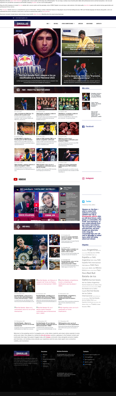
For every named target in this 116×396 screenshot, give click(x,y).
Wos (88, 306)
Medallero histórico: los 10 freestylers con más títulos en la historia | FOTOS (96, 95)
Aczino (84, 250)
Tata (90, 304)
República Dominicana (88, 302)
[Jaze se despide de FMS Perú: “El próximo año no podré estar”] (82, 71)
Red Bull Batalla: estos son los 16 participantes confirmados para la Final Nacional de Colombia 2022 (66, 374)
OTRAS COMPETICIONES (67, 23)
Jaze (90, 268)
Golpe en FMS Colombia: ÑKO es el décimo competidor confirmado (46, 139)
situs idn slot (87, 5)
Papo (99, 270)
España (85, 257)
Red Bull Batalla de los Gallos (89, 276)
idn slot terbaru (46, 335)
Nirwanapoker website (89, 216)
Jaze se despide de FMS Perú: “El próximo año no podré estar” (23, 114)
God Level (85, 268)
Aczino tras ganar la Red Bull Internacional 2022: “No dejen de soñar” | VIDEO (69, 238)
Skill (100, 302)
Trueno (94, 304)
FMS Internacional (94, 262)
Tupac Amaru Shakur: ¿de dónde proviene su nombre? (96, 104)
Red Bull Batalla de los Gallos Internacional (90, 293)
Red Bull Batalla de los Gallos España (91, 289)
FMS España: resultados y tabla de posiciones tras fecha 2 (46, 114)
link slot (20, 5)
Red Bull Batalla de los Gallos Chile (91, 285)
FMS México (86, 265)
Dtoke (92, 254)
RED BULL (56, 23)
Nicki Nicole (94, 270)
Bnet (94, 252)
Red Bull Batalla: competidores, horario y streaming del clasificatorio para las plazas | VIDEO (67, 297)
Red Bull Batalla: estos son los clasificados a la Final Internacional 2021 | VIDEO (69, 263)
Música (84, 270)
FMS (48, 23)
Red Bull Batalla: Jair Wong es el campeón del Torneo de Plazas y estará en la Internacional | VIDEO (45, 297)
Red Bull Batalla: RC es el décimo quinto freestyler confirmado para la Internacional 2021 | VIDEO (46, 324)
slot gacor (4, 9)
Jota (93, 268)
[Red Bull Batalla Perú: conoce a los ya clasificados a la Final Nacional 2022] (37, 56)
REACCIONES (89, 23)
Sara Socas (96, 302)
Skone (84, 304)
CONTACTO (98, 23)
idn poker (34, 2)
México (98, 268)
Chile (98, 253)
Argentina (92, 249)
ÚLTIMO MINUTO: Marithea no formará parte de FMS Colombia (23, 139)
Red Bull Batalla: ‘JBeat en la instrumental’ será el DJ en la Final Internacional (24, 324)
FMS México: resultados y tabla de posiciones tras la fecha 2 (68, 114)
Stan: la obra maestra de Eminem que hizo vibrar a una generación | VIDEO (96, 114)
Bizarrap (90, 253)
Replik (95, 300)
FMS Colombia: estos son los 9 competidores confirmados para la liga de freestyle (46, 166)
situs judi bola (46, 11)
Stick (87, 304)
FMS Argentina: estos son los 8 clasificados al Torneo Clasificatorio (68, 323)
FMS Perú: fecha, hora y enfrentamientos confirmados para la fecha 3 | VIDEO (68, 140)
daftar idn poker (37, 14)
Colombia (88, 255)
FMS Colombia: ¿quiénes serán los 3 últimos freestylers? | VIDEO (24, 165)
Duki (96, 254)
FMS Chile (93, 260)
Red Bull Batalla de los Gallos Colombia (90, 286)
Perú (84, 273)
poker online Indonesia (16, 0)
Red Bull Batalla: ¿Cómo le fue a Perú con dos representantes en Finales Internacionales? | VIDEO (23, 297)
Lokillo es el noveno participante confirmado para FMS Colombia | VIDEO (67, 166)
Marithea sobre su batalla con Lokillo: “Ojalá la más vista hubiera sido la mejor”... (69, 250)
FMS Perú (94, 265)
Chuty (83, 254)
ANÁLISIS (80, 23)
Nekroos (89, 270)
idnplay (48, 337)
